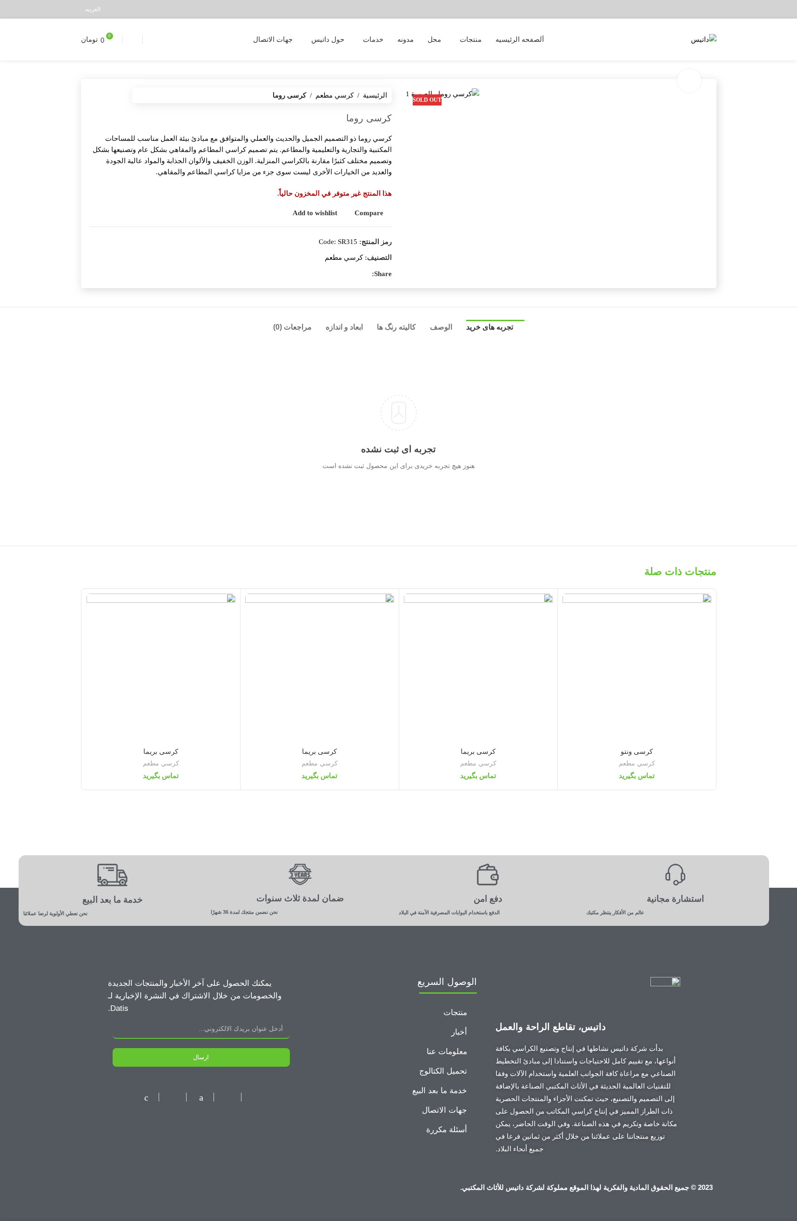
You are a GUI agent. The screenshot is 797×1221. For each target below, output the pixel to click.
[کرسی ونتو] (637, 668)
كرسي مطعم (334, 95)
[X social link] (698, 9)
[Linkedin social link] (675, 9)
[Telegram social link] (663, 9)
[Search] (132, 39)
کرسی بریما (478, 751)
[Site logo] (704, 38)
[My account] (151, 39)
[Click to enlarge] (689, 80)
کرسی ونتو (637, 751)
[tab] (495, 329)
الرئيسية (375, 95)
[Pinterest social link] (687, 9)
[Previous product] (117, 95)
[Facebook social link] (710, 9)
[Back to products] (106, 95)
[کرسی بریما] (478, 668)
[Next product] (94, 95)
